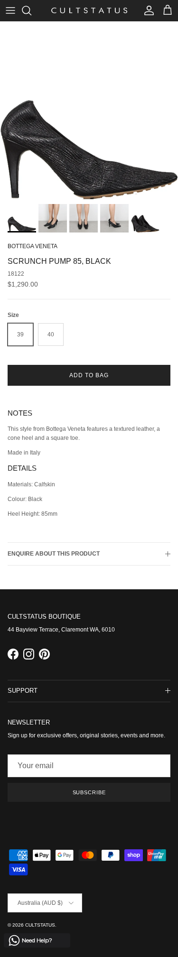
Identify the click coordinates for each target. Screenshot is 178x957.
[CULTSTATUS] (89, 10)
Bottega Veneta (32, 246)
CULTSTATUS (40, 925)
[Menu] (10, 10)
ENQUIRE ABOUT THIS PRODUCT (54, 553)
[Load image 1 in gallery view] (89, 110)
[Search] (31, 10)
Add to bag (89, 375)
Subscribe (89, 792)
